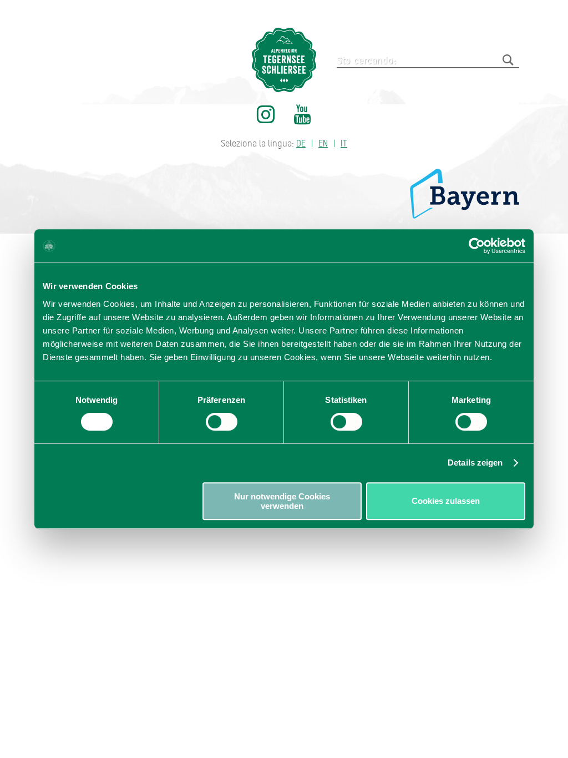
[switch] (221, 422)
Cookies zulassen (446, 501)
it (344, 143)
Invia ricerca (508, 60)
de (301, 143)
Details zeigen (475, 462)
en (323, 143)
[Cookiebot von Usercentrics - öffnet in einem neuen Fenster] (476, 245)
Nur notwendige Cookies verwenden (282, 501)
